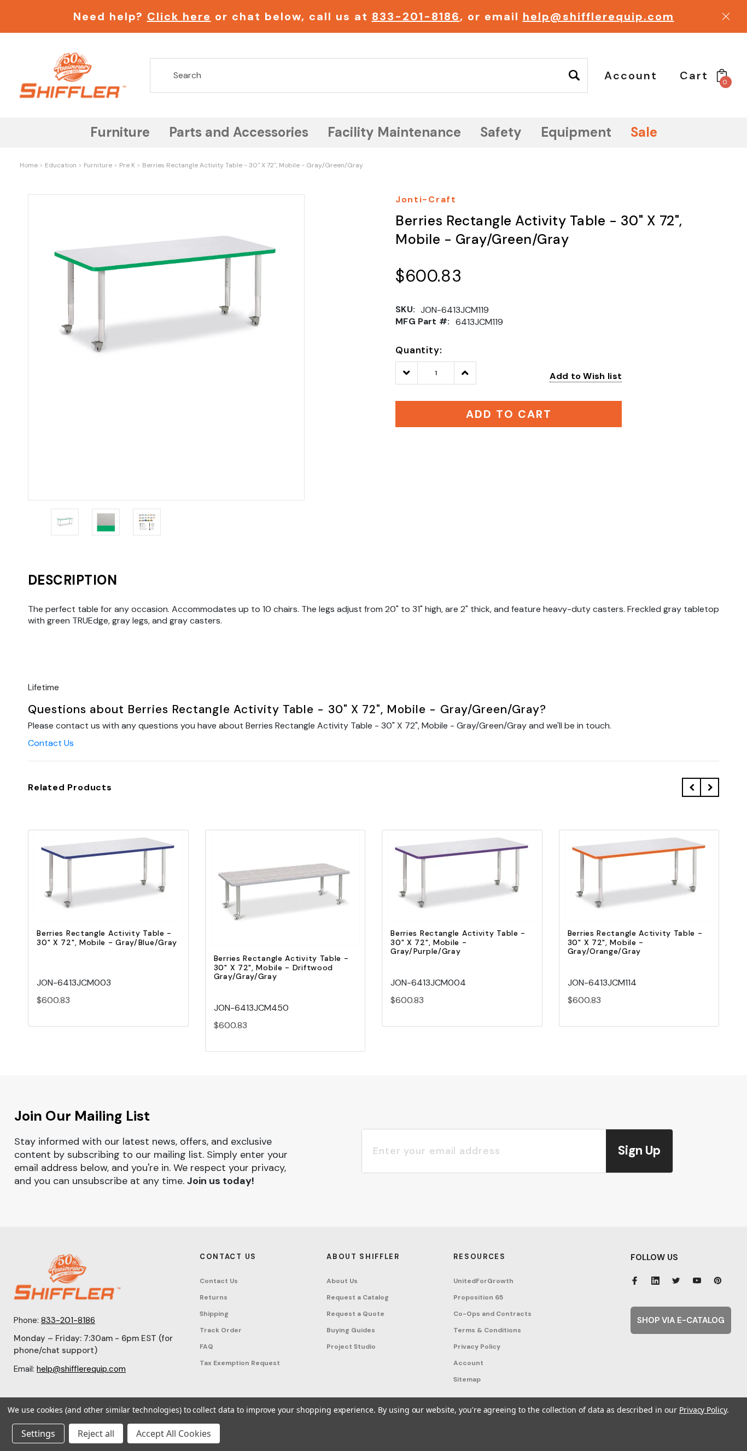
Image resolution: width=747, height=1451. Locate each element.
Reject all (96, 1433)
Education (61, 165)
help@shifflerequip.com (598, 16)
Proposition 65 (478, 1297)
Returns (213, 1297)
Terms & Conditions (487, 1330)
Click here (179, 16)
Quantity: (418, 350)
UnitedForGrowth (483, 1281)
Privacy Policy (476, 1346)
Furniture (98, 165)
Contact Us (51, 743)
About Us (342, 1281)
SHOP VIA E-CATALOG (681, 1320)
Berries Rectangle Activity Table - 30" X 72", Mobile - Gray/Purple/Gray (458, 942)
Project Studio (351, 1346)
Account (468, 1363)
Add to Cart (108, 884)
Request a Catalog (357, 1297)
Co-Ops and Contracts (492, 1313)
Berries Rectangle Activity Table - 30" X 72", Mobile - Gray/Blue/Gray (107, 937)
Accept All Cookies (173, 1433)
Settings (38, 1433)
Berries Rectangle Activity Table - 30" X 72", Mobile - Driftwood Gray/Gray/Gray (281, 967)
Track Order (221, 1330)
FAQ (206, 1346)
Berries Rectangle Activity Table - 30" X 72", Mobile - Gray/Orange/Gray (635, 942)
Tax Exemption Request (240, 1363)
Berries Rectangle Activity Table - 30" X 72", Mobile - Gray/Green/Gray (252, 165)
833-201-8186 (416, 16)
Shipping (214, 1313)
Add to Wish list (586, 376)
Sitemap (467, 1379)
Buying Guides (350, 1330)
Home (29, 165)
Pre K (127, 165)
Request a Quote (355, 1313)
